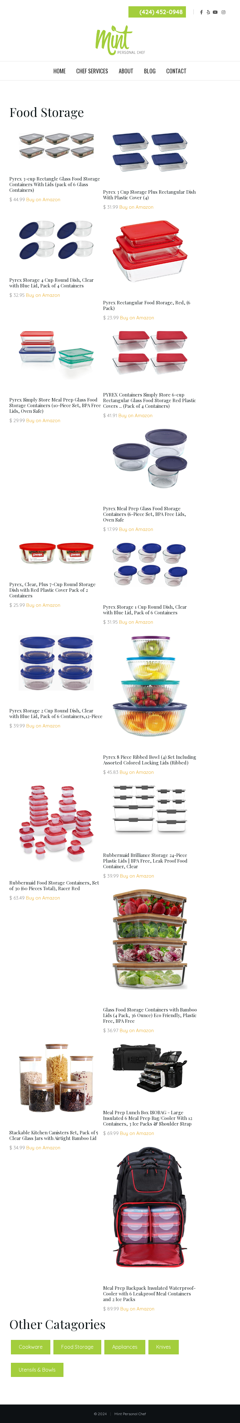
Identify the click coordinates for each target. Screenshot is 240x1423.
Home (59, 71)
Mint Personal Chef (130, 1413)
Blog (150, 71)
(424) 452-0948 (161, 12)
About (126, 71)
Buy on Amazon (43, 199)
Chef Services (92, 71)
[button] (30, 1347)
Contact (176, 71)
